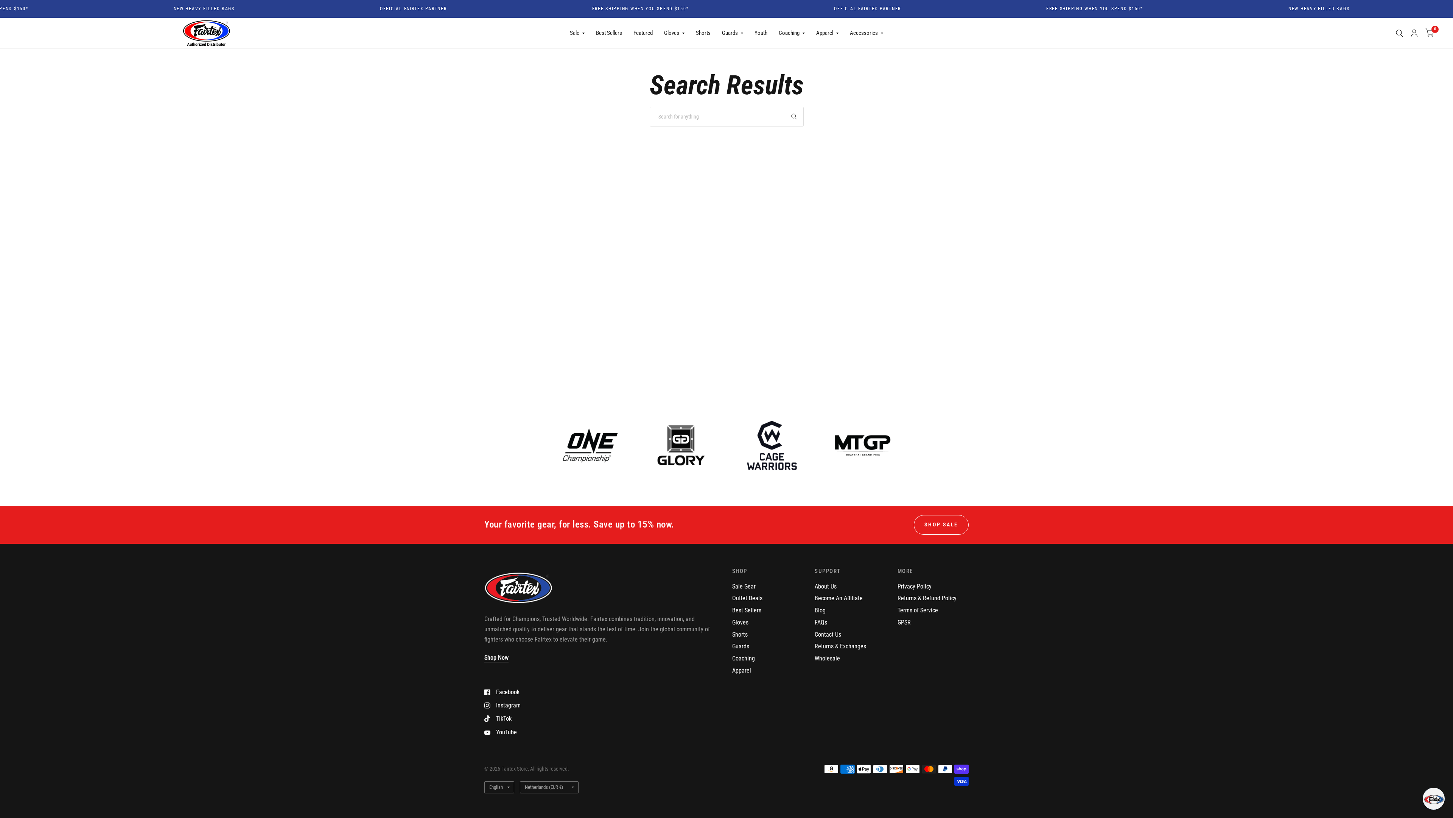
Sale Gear (744, 586)
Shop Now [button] (496, 657)
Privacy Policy (915, 586)
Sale (574, 33)
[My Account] (1414, 33)
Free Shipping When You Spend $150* (613, 9)
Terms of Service (918, 610)
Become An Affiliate (839, 598)
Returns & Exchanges (840, 646)
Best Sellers (609, 33)
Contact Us (828, 634)
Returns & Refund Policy (927, 598)
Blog (820, 610)
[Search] (1399, 33)
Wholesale (827, 658)
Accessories (864, 33)
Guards (730, 33)
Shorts (703, 33)
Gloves (671, 33)
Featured (643, 33)
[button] (1434, 799)
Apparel (824, 33)
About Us (826, 586)
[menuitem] (577, 33)
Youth (761, 33)
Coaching (789, 33)
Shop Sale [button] (941, 524)
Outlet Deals (747, 598)
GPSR (904, 622)
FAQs (821, 622)
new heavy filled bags (176, 9)
